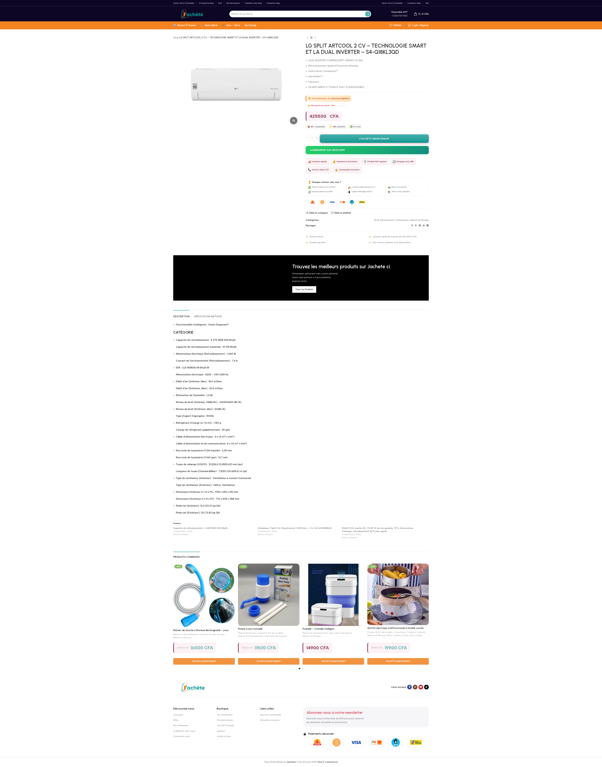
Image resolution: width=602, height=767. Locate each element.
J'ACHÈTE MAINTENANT (374, 138)
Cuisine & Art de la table (270, 633)
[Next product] (315, 38)
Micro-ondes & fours (397, 635)
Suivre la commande (270, 714)
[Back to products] (311, 38)
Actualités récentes (270, 720)
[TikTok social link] (426, 687)
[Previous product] (307, 38)
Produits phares (225, 720)
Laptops (221, 731)
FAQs (176, 720)
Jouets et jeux (224, 736)
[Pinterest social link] (420, 225)
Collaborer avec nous (184, 731)
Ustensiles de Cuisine (275, 636)
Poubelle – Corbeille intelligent (318, 628)
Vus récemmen (224, 714)
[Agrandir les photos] (293, 120)
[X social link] (416, 225)
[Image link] (192, 687)
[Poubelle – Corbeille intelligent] (333, 595)
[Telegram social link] (428, 225)
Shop (176, 37)
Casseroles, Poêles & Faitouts (409, 632)
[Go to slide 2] (302, 668)
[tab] (181, 315)
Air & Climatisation (384, 220)
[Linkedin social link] (424, 225)
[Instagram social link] (415, 687)
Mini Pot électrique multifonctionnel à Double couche (395, 628)
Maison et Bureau (419, 220)
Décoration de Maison (340, 633)
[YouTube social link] (420, 687)
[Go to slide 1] (299, 668)
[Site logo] (192, 13)
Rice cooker (416, 635)
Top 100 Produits (225, 725)
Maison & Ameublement (185, 634)
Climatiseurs (402, 220)
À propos (178, 714)
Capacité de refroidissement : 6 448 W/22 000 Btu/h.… (201, 528)
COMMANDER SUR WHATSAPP (327, 150)
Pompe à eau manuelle (250, 628)
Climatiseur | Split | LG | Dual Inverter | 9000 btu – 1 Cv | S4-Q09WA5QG (295, 528)
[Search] (367, 14)
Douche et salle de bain (212, 634)
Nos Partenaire (180, 725)
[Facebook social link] (412, 225)
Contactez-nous (181, 736)
